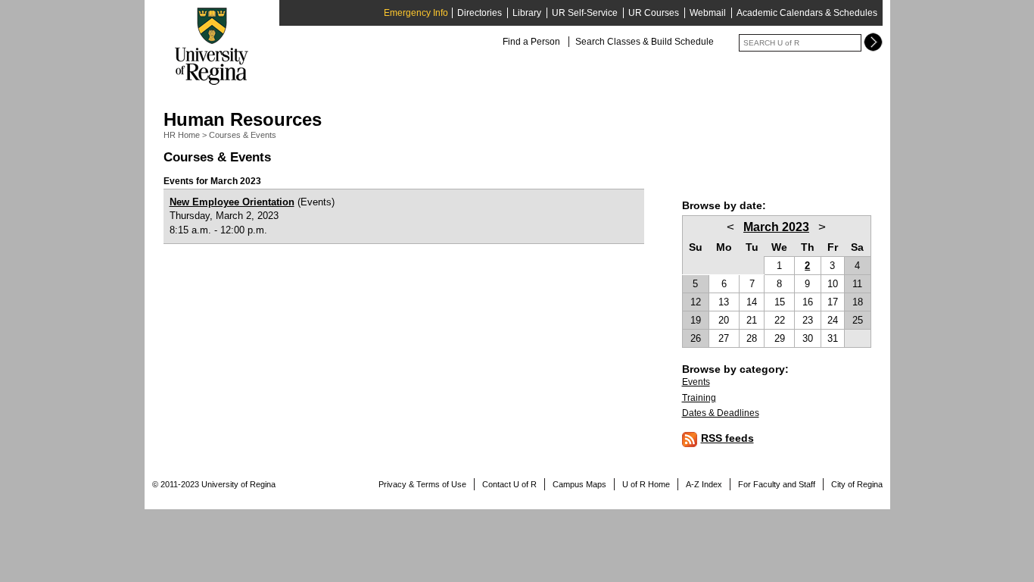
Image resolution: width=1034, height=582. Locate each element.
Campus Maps (579, 484)
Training (699, 398)
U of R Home (646, 484)
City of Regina (857, 484)
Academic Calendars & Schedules (807, 13)
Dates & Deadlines (720, 413)
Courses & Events (242, 134)
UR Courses (653, 13)
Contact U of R (509, 484)
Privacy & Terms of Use (422, 484)
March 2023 (776, 227)
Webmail (708, 13)
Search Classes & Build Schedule (644, 41)
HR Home (182, 134)
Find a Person (531, 41)
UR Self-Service (585, 13)
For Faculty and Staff (776, 484)
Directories (479, 13)
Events (696, 382)
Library (526, 13)
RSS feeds (727, 438)
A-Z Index (704, 484)
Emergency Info (416, 13)
